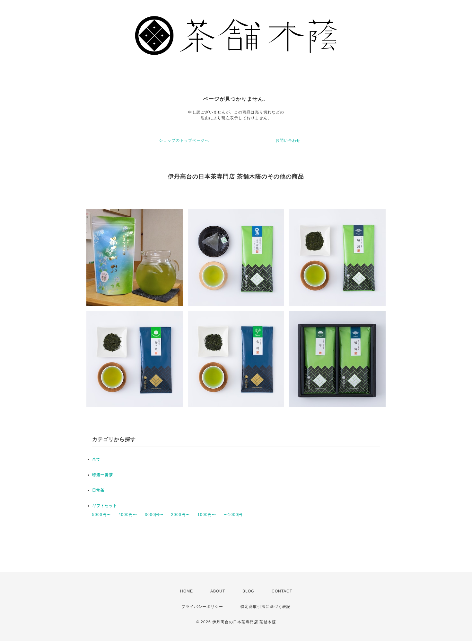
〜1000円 (233, 514)
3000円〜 (154, 514)
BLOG (248, 591)
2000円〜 (180, 514)
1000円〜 (206, 514)
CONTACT (282, 591)
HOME (186, 591)
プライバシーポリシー (202, 606)
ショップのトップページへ (184, 140)
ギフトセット (104, 505)
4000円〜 (127, 514)
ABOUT (217, 591)
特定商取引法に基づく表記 (265, 606)
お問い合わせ (288, 140)
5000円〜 (101, 514)
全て (96, 459)
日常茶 (98, 490)
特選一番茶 (102, 475)
